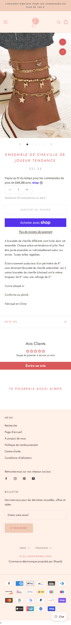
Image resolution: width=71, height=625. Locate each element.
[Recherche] (59, 21)
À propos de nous (15, 438)
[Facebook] (6, 478)
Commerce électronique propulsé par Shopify (35, 561)
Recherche (11, 425)
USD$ (23, 547)
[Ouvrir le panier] (65, 22)
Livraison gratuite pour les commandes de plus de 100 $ (35, 5)
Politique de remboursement (21, 445)
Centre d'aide (13, 451)
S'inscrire (18, 528)
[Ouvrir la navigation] (5, 21)
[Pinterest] (24, 478)
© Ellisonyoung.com (36, 556)
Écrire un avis (36, 365)
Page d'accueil (13, 432)
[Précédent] (20, 144)
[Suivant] (51, 144)
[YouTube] (33, 478)
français (42, 547)
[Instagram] (15, 478)
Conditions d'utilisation (18, 458)
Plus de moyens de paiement (35, 232)
